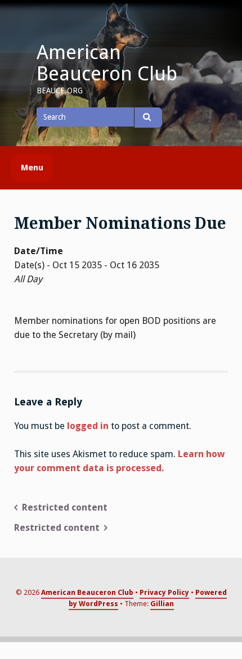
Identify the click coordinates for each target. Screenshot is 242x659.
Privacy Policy (164, 592)
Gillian (162, 603)
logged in (88, 426)
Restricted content (64, 507)
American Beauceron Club (107, 63)
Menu (32, 168)
